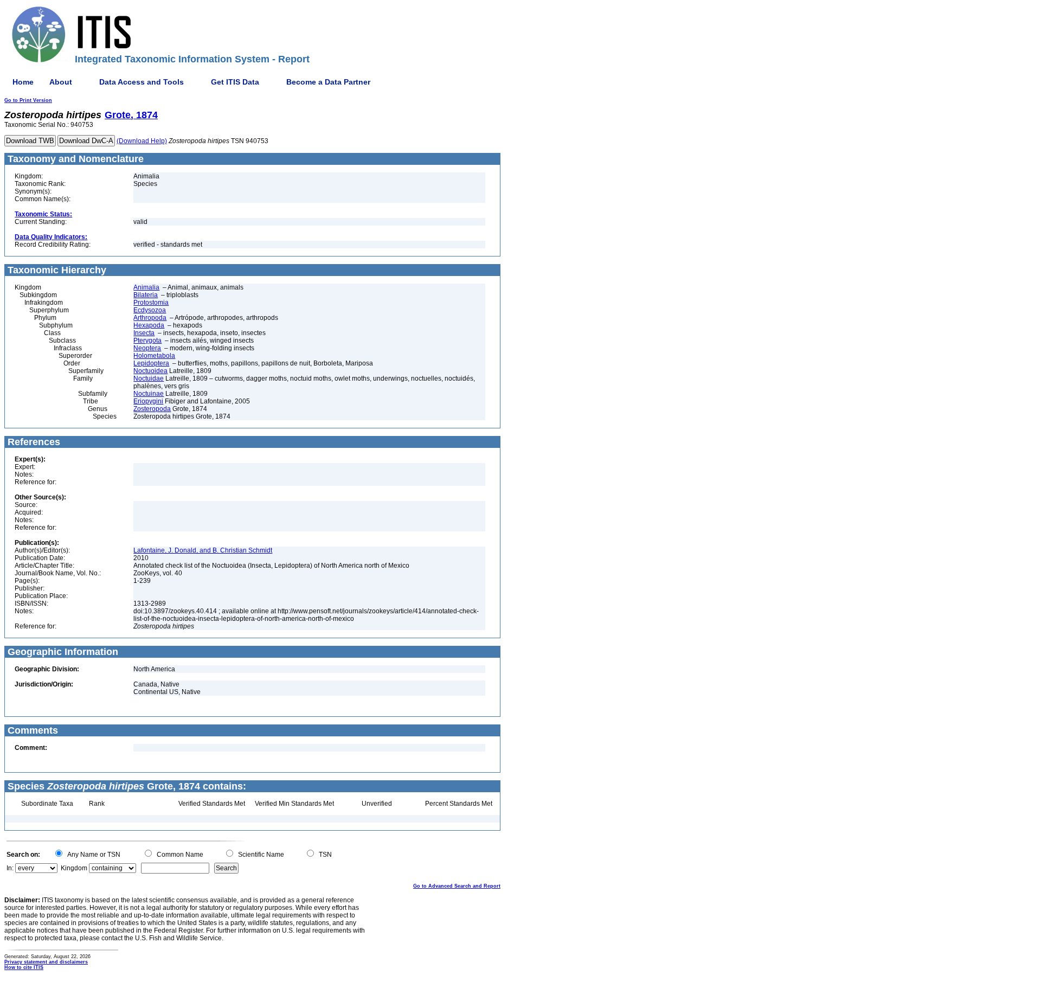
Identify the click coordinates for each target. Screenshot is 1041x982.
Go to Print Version (28, 100)
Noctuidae (148, 378)
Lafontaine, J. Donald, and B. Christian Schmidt (202, 550)
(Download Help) (142, 141)
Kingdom (74, 868)
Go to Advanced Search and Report (456, 886)
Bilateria (145, 295)
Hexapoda (148, 325)
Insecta (144, 333)
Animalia (146, 287)
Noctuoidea (150, 371)
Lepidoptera (151, 363)
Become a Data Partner (328, 82)
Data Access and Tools (141, 82)
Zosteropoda (152, 409)
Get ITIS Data (235, 82)
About (60, 82)
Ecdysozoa (149, 310)
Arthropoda (149, 318)
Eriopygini (148, 401)
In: (10, 868)
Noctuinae (148, 393)
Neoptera (147, 348)
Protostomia (151, 302)
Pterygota (147, 340)
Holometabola (154, 356)
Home (23, 82)
